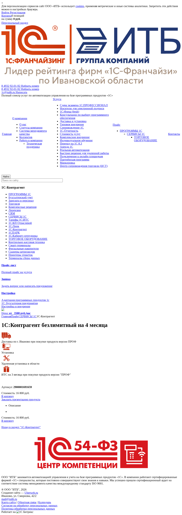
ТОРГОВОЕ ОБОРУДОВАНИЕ (145, 139)
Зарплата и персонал (21, 200)
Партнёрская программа (74, 159)
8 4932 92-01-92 (20, 85)
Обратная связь (27, 502)
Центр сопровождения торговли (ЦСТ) (84, 165)
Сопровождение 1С (72, 127)
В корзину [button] (7, 396)
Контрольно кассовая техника (27, 242)
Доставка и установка (73, 121)
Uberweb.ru (31, 492)
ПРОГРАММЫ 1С (131, 130)
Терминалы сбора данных (24, 258)
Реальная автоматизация (74, 149)
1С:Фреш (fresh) (69, 111)
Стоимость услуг (70, 133)
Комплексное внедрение (75, 137)
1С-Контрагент (18, 229)
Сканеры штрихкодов (22, 251)
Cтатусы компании (30, 127)
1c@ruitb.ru (14, 92)
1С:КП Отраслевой (20, 222)
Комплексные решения (22, 206)
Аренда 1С (66, 146)
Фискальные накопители (24, 248)
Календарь (44, 502)
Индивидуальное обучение (76, 140)
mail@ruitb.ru (9, 499)
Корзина (6, 15)
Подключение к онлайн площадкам (81, 156)
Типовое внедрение (72, 124)
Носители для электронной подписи (82, 108)
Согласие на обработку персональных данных (29, 505)
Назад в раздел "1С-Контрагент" (21, 427)
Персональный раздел (14, 22)
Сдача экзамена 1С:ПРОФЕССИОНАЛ (84, 105)
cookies (80, 6)
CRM (12, 213)
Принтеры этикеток (21, 254)
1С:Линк (14, 226)
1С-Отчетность (69, 130)
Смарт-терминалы (20, 245)
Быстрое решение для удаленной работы (84, 153)
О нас (22, 124)
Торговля (14, 203)
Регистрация (17, 12)
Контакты (174, 133)
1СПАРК (14, 232)
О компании (19, 118)
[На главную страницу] (91, 82)
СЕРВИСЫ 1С (136, 133)
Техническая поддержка (34, 145)
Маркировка (67, 162)
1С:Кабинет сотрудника (23, 235)
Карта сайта (8, 502)
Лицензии (15, 210)
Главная (7, 133)
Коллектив (25, 137)
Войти (5, 12)
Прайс (116, 124)
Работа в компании (30, 140)
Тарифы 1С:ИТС (19, 219)
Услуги (57, 99)
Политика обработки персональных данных (28, 508)
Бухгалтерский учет (21, 197)
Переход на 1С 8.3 (71, 143)
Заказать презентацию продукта (20, 399)
